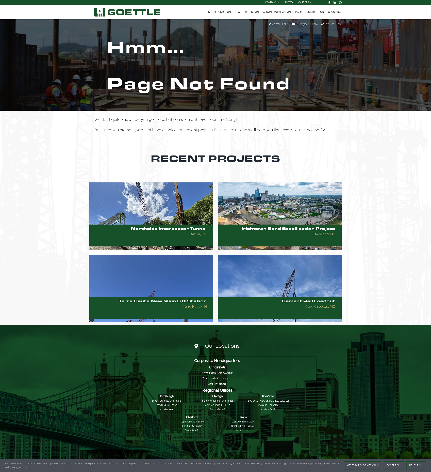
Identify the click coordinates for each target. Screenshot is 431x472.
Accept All (394, 465)
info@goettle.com (307, 24)
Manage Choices (20, 467)
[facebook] (329, 2)
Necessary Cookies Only (362, 465)
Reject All (416, 465)
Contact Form (280, 24)
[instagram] (340, 2)
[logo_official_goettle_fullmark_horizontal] (127, 9)
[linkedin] (335, 2)
